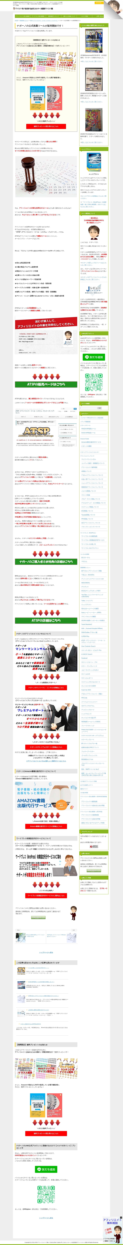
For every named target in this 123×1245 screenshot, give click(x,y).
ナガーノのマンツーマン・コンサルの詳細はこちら (46, 687)
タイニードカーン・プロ (89, 662)
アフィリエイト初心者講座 (23, 16)
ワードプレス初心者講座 (38, 16)
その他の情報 (84, 792)
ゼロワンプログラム (87, 706)
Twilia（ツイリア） (87, 600)
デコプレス (85, 587)
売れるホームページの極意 (90, 608)
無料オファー (84, 789)
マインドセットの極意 (88, 616)
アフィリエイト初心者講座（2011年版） (91, 811)
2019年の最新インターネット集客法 (93, 620)
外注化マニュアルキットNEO (90, 591)
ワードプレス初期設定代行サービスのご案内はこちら (46, 895)
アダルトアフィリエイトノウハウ (92, 475)
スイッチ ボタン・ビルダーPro (91, 650)
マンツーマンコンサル (88, 459)
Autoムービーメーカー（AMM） (91, 612)
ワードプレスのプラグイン (90, 548)
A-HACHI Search (86, 654)
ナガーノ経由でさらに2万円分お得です (31, 1024)
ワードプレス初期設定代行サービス (92, 540)
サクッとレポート (87, 678)
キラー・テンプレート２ (89, 666)
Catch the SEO (86, 690)
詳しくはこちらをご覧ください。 (92, 61)
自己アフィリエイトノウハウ (90, 523)
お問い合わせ (99, 16)
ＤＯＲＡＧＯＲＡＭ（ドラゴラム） (92, 735)
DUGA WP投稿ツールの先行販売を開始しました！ (41, 982)
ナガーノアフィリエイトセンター (89, 452)
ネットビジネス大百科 (88, 686)
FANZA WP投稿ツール (88, 429)
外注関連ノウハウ (87, 511)
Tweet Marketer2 (86, 624)
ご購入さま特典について (69, 16)
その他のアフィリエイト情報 (88, 781)
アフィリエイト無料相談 (89, 467)
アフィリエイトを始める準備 (90, 819)
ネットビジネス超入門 (88, 718)
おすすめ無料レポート (86, 785)
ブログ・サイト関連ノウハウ (90, 499)
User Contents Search (88, 646)
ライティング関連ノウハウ (90, 507)
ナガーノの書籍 (86, 446)
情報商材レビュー (85, 567)
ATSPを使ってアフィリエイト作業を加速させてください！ (43, 996)
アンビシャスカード (87, 710)
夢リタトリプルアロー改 (89, 743)
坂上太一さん (85, 557)
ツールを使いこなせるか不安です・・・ (38, 967)
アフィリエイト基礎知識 (89, 801)
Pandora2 (84, 658)
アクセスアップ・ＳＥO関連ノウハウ (93, 503)
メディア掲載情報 (85, 421)
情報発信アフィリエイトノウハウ (92, 487)
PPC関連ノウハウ (87, 519)
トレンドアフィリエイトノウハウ (92, 483)
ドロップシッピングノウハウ (90, 527)
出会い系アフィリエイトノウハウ (92, 479)
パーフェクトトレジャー (89, 702)
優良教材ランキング (53, 16)
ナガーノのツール (85, 425)
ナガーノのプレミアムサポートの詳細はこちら (46, 747)
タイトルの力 (85, 674)
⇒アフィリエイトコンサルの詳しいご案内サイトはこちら (46, 761)
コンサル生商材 (84, 554)
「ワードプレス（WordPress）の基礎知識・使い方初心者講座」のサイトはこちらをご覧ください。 (93, 204)
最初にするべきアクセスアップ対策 (92, 823)
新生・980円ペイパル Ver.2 (90, 769)
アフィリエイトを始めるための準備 (92, 805)
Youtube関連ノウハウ (88, 515)
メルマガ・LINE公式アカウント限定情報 (91, 418)
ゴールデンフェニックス (89, 755)
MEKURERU (85, 583)
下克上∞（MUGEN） (88, 575)
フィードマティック (87, 725)
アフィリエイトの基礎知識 (90, 815)
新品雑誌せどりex (87, 759)
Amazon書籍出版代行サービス (91, 442)
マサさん (84, 561)
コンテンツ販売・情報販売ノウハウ (92, 463)
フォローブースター (87, 751)
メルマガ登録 (84, 16)
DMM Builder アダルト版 (89, 632)
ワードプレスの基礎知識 (89, 536)
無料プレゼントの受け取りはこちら (46, 126)
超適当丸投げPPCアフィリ (90, 747)
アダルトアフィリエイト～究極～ (92, 694)
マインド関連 (85, 495)
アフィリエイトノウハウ (87, 456)
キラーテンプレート (87, 739)
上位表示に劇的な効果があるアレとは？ (38, 1010)
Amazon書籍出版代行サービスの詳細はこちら (46, 826)
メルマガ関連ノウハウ (88, 491)
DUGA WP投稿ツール (88, 433)
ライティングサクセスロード (90, 682)
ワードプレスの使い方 (88, 544)
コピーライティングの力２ (90, 670)
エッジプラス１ (86, 604)
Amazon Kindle (84, 439)
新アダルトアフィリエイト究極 (91, 571)
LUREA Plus (85, 636)
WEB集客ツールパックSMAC (90, 721)
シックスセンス (86, 714)
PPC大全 (84, 698)
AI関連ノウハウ (86, 471)
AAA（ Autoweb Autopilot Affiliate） (92, 628)
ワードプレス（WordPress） (88, 533)
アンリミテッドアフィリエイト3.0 (92, 579)
